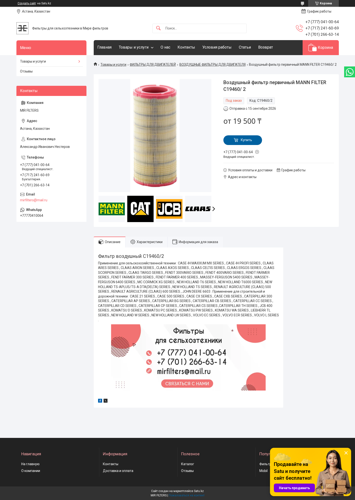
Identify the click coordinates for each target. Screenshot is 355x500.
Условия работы (217, 47)
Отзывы (26, 71)
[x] (105, 401)
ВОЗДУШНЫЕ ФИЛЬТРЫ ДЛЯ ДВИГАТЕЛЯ (212, 64)
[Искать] (158, 28)
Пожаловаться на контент (187, 495)
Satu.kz (199, 491)
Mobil (263, 471)
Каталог (187, 464)
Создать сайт (27, 3)
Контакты (186, 47)
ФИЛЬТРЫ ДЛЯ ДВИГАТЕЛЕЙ (153, 64)
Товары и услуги (134, 47)
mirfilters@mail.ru (33, 200)
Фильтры (266, 464)
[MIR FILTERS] (22, 28)
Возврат (265, 47)
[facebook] (100, 401)
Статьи (245, 47)
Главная (104, 47)
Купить (246, 140)
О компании (30, 471)
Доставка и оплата (118, 471)
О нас (165, 47)
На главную (30, 464)
